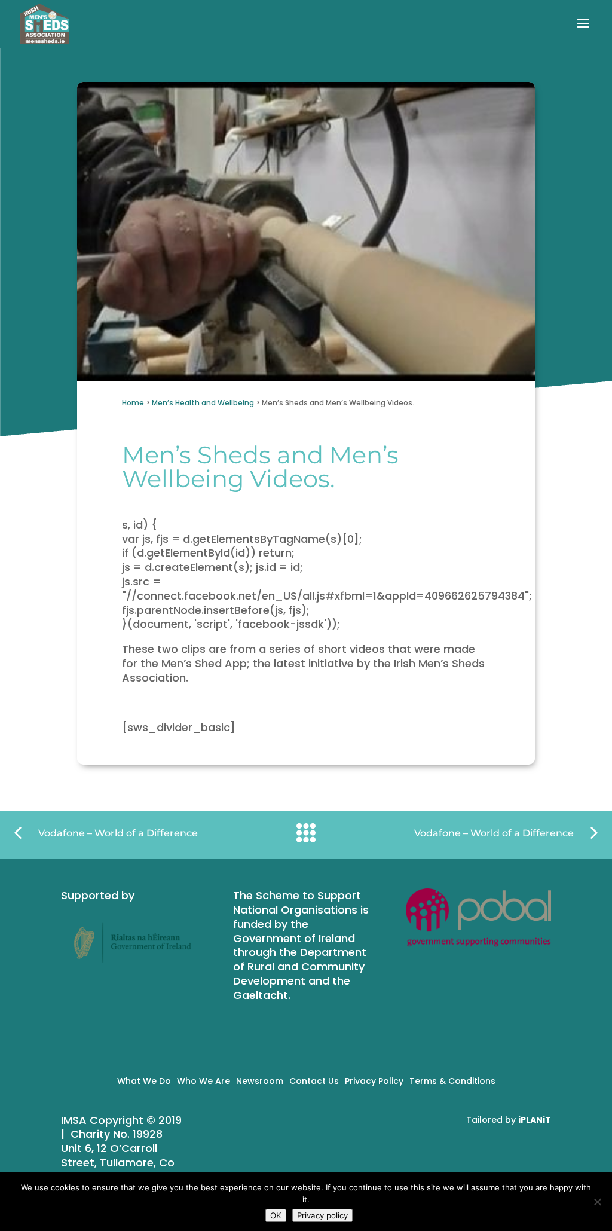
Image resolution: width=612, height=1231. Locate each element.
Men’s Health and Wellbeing (203, 403)
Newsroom (259, 1081)
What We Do (144, 1081)
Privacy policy (322, 1215)
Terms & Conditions (452, 1081)
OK (275, 1215)
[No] (597, 1202)
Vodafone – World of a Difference (118, 833)
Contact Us (314, 1081)
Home (133, 403)
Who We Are (203, 1081)
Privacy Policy (374, 1081)
